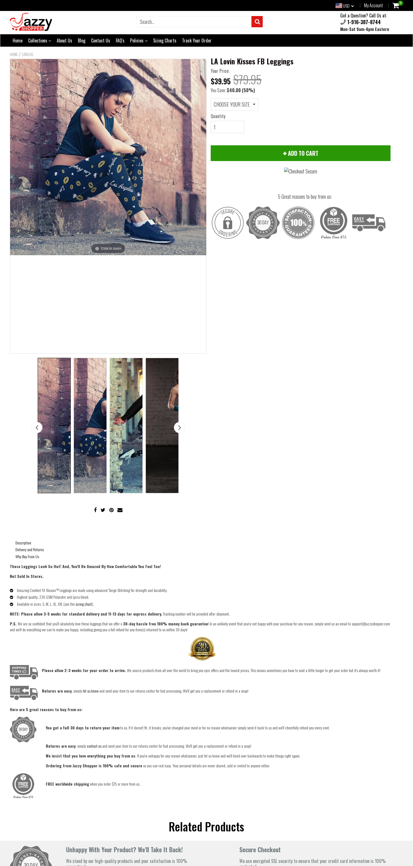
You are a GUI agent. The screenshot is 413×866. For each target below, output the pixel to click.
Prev (36, 427)
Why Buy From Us (27, 556)
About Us (64, 40)
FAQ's (120, 40)
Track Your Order (197, 40)
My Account (373, 5)
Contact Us (100, 40)
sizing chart (84, 604)
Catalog (27, 54)
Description (23, 543)
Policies (137, 40)
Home (17, 40)
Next (179, 427)
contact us (94, 746)
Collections (38, 40)
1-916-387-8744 (363, 22)
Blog (81, 40)
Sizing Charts (164, 40)
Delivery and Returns (29, 549)
